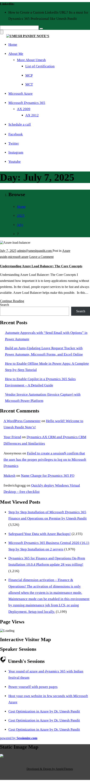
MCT (29, 84)
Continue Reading (12, 301)
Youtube (14, 162)
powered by (18, 738)
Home (12, 45)
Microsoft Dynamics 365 (26, 103)
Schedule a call (19, 124)
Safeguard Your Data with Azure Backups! (39, 534)
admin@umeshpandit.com (35, 250)
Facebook (15, 134)
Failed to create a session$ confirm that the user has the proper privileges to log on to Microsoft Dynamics (45, 459)
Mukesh (9, 476)
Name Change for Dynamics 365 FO (47, 476)
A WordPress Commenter (22, 421)
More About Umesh (31, 60)
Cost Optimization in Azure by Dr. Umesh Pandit (44, 711)
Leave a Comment (41, 257)
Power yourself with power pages (33, 687)
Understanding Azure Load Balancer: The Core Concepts (41, 266)
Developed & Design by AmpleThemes (50, 769)
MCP (29, 75)
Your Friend (12, 437)
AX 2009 (23, 109)
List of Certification (40, 66)
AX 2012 (32, 115)
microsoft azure (18, 257)
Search (4, 304)
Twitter (13, 143)
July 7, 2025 (8, 250)
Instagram (15, 152)
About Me (15, 54)
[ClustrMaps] (1, 756)
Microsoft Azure (20, 94)
